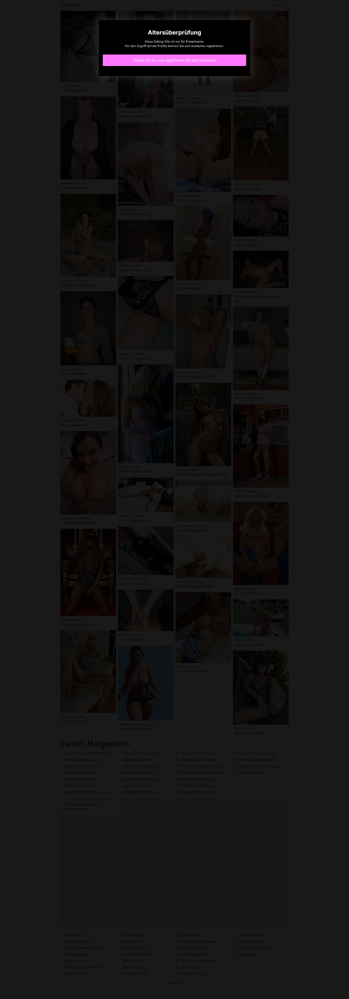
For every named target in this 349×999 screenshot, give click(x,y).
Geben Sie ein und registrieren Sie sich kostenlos (174, 60)
